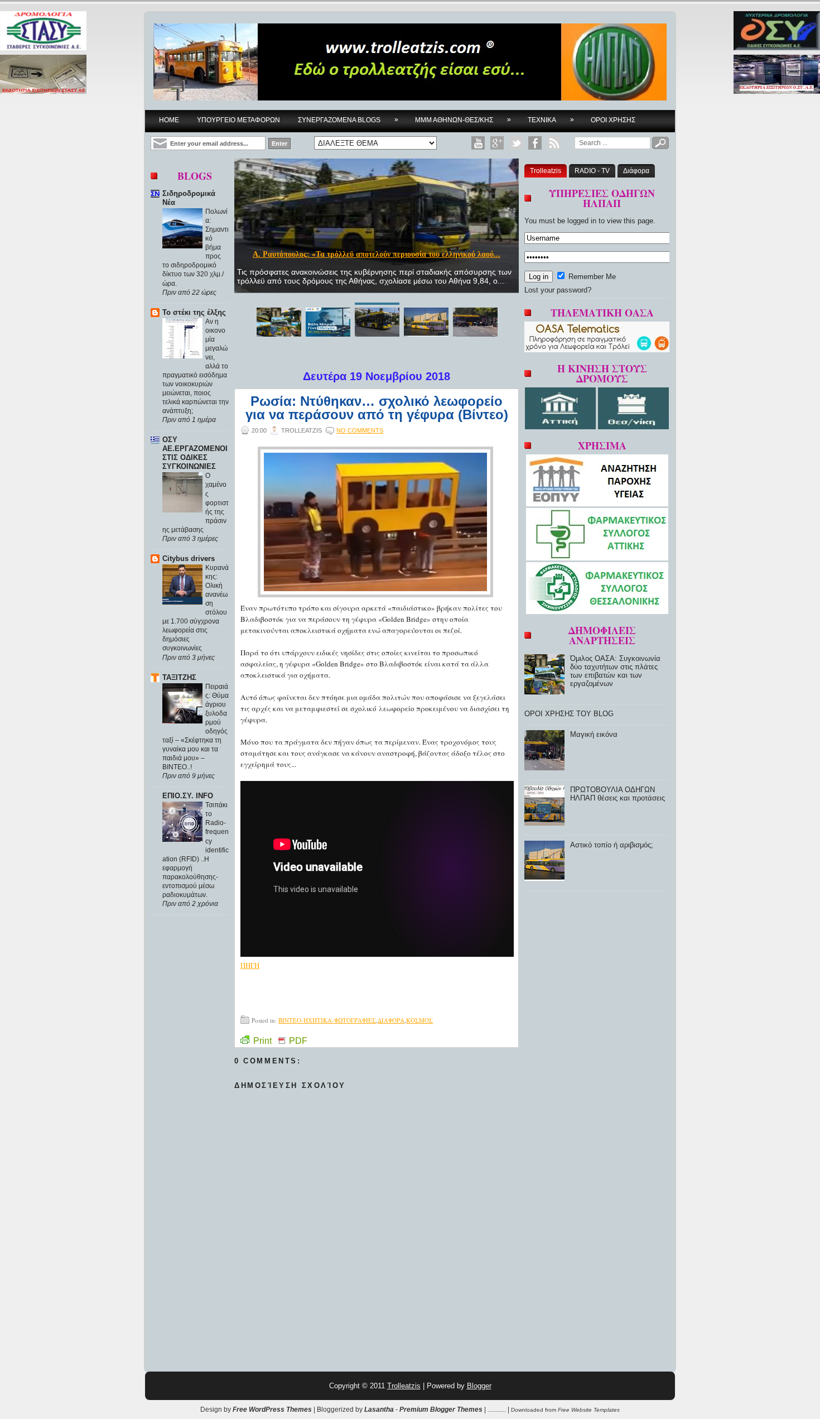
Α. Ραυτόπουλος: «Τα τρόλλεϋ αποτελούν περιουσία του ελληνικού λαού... (376, 254)
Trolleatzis (545, 171)
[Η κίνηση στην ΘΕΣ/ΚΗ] (633, 427)
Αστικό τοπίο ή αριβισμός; (611, 845)
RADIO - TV (592, 171)
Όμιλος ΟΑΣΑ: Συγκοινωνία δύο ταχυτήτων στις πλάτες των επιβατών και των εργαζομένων (615, 671)
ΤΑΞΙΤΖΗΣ (179, 677)
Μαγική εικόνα (594, 734)
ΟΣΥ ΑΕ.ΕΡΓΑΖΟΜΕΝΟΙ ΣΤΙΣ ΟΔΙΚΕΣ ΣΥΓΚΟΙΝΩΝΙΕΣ (195, 453)
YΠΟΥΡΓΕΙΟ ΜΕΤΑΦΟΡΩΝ (238, 120)
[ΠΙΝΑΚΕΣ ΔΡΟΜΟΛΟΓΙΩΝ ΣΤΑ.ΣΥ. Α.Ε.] (43, 31)
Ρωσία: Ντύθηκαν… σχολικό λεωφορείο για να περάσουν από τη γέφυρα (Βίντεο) (376, 408)
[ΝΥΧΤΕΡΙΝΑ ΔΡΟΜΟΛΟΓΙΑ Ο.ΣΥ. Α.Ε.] (777, 31)
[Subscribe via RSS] (554, 143)
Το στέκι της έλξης (194, 312)
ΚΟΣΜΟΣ (419, 1020)
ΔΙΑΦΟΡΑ (391, 1020)
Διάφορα (636, 171)
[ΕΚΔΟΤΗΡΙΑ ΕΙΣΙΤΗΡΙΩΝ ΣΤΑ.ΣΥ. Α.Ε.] (43, 75)
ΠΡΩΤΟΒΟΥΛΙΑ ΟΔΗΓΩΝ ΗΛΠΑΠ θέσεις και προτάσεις (617, 793)
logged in (581, 221)
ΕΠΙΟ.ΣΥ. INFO (187, 796)
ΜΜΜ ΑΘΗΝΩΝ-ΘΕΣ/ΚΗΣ (463, 120)
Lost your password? (557, 290)
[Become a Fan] (535, 143)
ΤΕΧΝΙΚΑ (551, 120)
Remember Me (591, 276)
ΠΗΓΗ (249, 965)
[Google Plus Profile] (497, 143)
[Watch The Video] (478, 143)
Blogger (479, 1386)
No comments (359, 430)
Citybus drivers (188, 558)
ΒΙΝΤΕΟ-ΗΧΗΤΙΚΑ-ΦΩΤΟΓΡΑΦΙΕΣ (327, 1020)
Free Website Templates (589, 1410)
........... (497, 1409)
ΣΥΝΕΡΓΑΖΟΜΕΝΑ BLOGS (348, 120)
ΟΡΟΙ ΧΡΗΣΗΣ (613, 120)
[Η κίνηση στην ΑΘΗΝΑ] (561, 427)
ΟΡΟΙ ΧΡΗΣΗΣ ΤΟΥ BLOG (569, 714)
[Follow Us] (516, 143)
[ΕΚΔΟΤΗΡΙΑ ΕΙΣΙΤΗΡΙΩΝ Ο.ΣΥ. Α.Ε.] (777, 75)
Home (169, 120)
